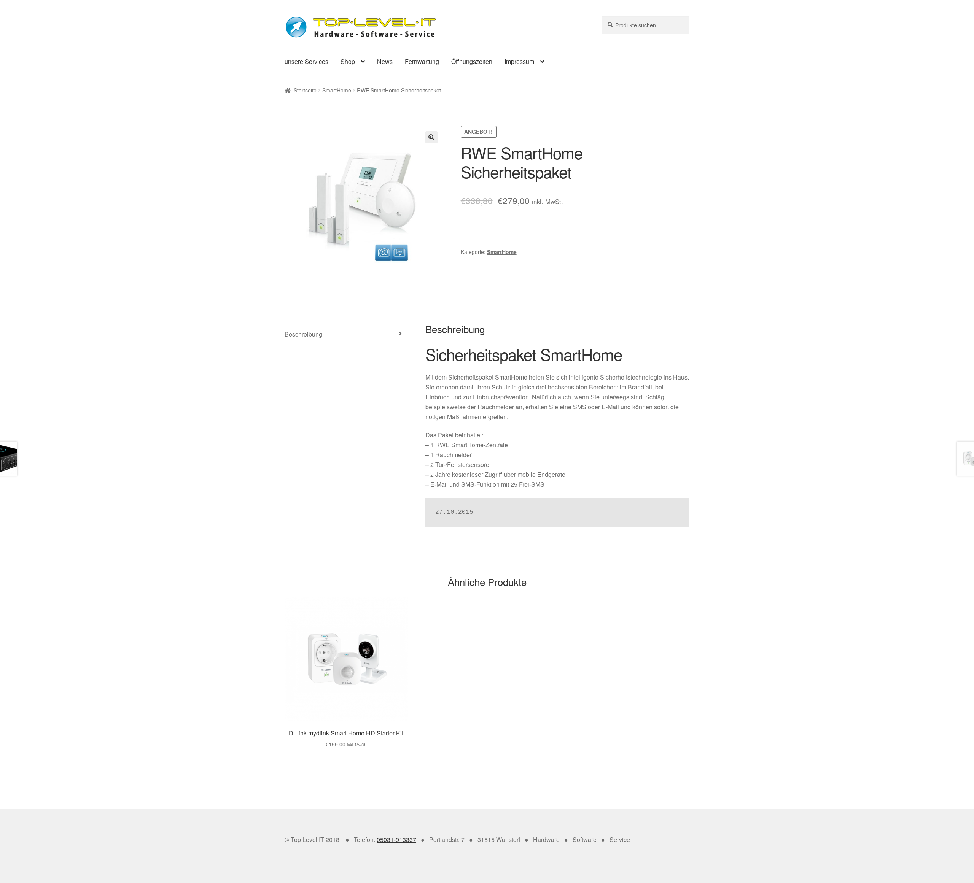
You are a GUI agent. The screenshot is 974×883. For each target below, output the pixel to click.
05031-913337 (396, 839)
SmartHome (336, 90)
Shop (348, 61)
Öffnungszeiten (471, 61)
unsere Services (306, 61)
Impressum (519, 61)
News (385, 61)
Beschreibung (303, 334)
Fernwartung (422, 61)
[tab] (346, 334)
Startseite (305, 90)
